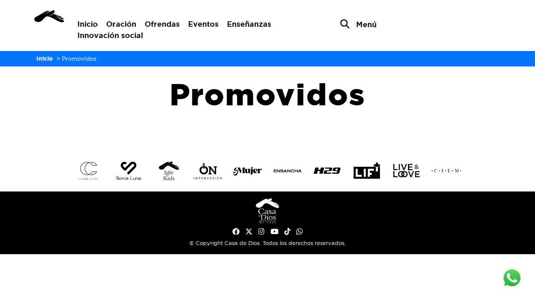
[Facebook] (236, 231)
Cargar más (267, 132)
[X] (249, 231)
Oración (121, 24)
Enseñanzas (249, 24)
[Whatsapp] (299, 231)
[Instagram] (261, 231)
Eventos (203, 24)
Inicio (87, 24)
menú (366, 24)
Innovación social (110, 35)
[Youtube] (274, 231)
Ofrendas (162, 24)
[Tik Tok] (287, 231)
